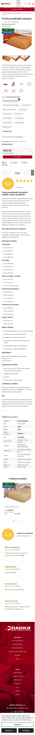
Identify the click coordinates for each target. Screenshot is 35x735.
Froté (19, 429)
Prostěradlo (20, 437)
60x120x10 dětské (9, 109)
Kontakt (17, 691)
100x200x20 (7, 118)
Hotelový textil (17, 672)
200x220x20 (7, 114)
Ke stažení (17, 655)
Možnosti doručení (7, 144)
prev (2, 499)
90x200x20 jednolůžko (10, 101)
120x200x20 (19, 118)
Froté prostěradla (22, 421)
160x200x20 (7, 122)
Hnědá (19, 426)
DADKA (8, 26)
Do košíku (17, 157)
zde (29, 720)
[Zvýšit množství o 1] (30, 151)
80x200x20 (19, 114)
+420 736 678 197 (18, 711)
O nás (17, 687)
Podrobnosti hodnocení (8, 24)
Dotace (18, 694)
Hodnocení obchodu (17, 640)
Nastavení (17, 724)
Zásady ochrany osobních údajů (17, 651)
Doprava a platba (17, 644)
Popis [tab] (17, 172)
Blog (17, 659)
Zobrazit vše (7, 131)
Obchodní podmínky (17, 648)
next (32, 499)
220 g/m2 (20, 433)
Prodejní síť (17, 683)
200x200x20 (19, 122)
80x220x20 (7, 127)
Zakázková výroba (17, 676)
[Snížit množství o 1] (23, 151)
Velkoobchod (17, 680)
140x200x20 (26, 105)
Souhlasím (25, 730)
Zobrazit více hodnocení (23, 536)
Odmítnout (9, 730)
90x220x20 (23, 109)
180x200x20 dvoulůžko (11, 105)
